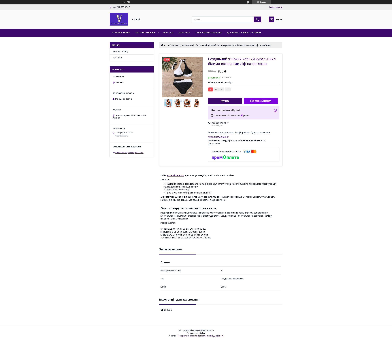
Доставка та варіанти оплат (244, 33)
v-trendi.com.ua (175, 175)
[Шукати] (257, 19)
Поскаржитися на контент (188, 336)
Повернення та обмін (208, 33)
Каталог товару (120, 51)
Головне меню (121, 33)
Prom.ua (210, 330)
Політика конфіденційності (212, 336)
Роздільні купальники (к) (182, 45)
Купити (225, 101)
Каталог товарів (145, 33)
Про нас (168, 33)
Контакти (184, 33)
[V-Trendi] (119, 25)
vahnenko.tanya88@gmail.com (129, 152)
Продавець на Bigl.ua (196, 333)
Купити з (255, 101)
